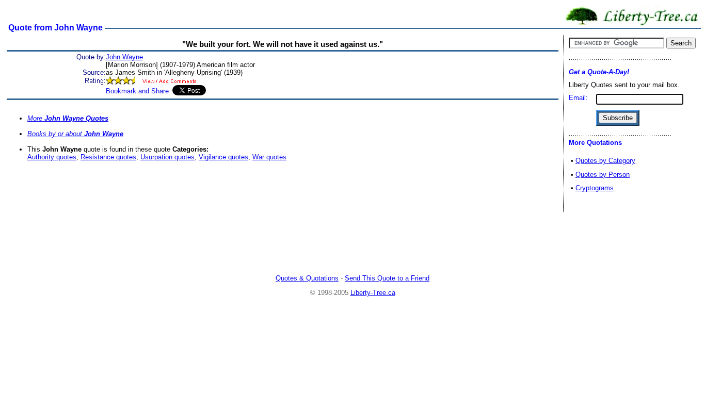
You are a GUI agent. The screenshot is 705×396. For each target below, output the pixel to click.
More (67, 118)
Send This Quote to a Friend (387, 278)
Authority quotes (51, 157)
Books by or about (75, 134)
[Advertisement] (352, 244)
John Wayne (124, 57)
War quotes (269, 157)
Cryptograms (594, 188)
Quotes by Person (602, 174)
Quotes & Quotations (307, 278)
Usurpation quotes (167, 157)
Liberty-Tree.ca (372, 292)
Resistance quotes (108, 157)
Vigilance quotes (223, 157)
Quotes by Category (605, 160)
